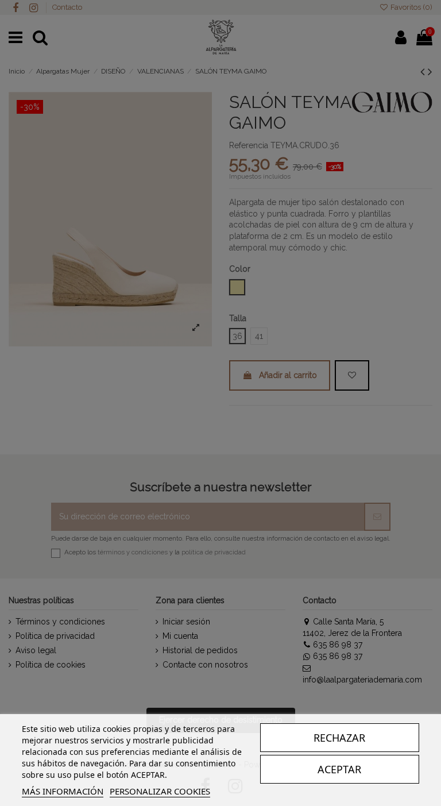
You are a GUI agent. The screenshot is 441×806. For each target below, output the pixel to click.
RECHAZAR (339, 738)
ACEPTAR (339, 769)
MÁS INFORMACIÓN (62, 791)
